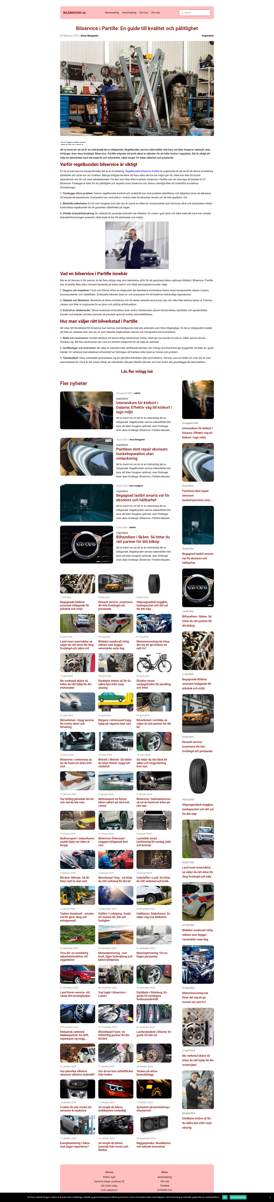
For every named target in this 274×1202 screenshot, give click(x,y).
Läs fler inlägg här (137, 371)
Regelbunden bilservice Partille (142, 171)
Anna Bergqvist (89, 35)
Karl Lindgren (136, 486)
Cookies (164, 1185)
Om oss (144, 12)
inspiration (208, 35)
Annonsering (112, 12)
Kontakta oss (164, 1189)
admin (137, 393)
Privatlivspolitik (238, 1197)
